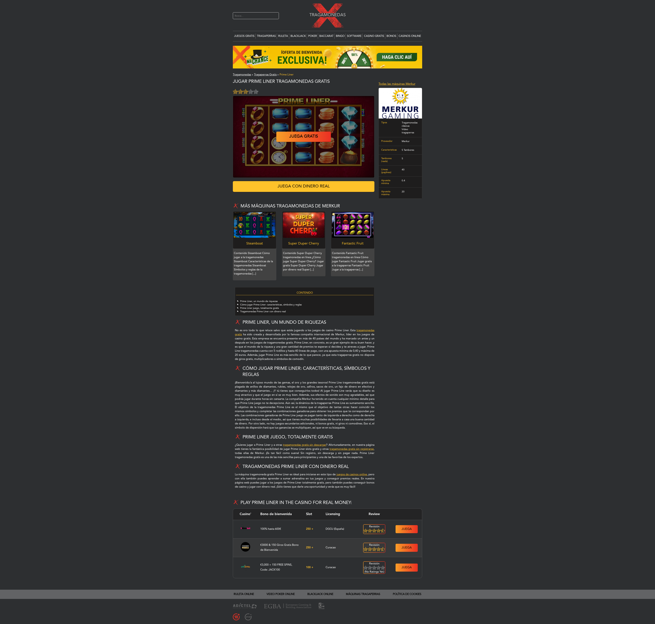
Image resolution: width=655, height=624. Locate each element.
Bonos (391, 36)
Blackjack (298, 36)
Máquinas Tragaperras (363, 589)
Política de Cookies (407, 589)
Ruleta (283, 36)
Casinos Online (410, 36)
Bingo (340, 36)
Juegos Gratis (244, 36)
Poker (312, 36)
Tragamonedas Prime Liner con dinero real (263, 307)
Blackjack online (320, 589)
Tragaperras (266, 36)
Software (354, 36)
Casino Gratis (374, 36)
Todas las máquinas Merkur (397, 84)
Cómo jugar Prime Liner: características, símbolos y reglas (271, 300)
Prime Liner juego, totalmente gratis (259, 304)
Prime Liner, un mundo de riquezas (259, 297)
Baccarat (326, 36)
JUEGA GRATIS (303, 132)
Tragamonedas (325, 15)
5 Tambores (408, 150)
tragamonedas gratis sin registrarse (352, 444)
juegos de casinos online (352, 470)
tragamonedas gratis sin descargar (304, 440)
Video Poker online (281, 589)
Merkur (406, 141)
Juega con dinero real (304, 182)
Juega (407, 524)
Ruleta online (244, 589)
